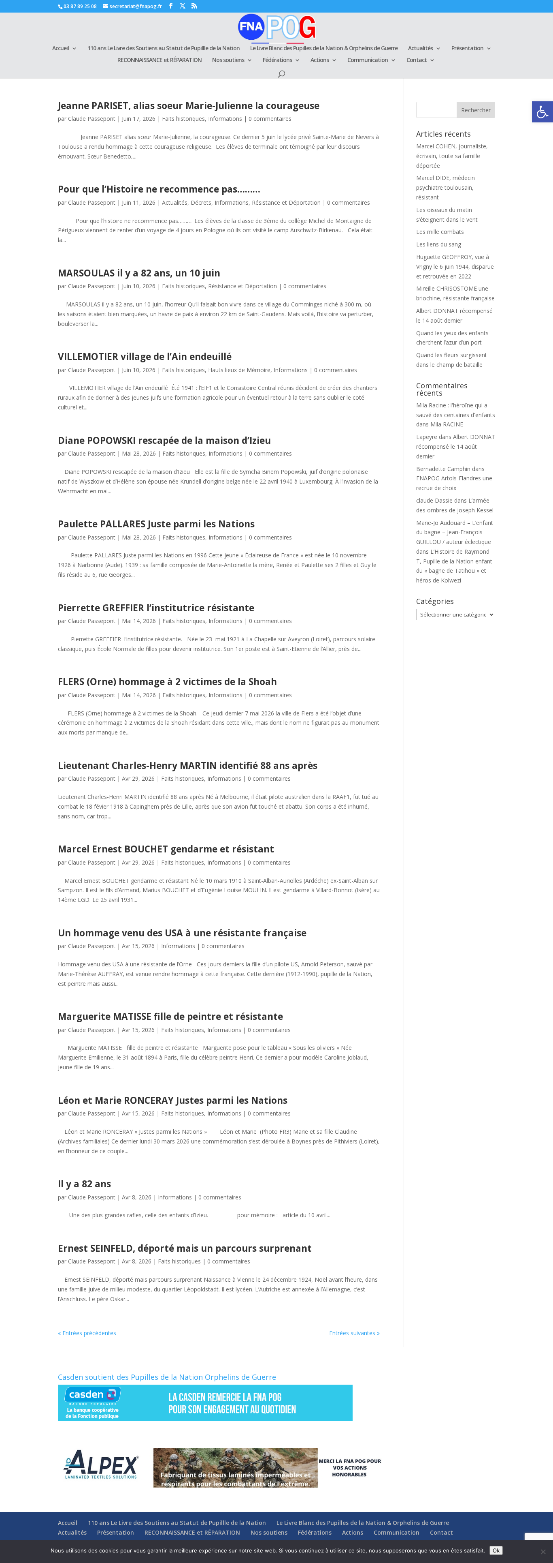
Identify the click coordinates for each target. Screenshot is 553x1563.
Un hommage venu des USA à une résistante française (182, 933)
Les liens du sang (438, 244)
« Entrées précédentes (87, 1333)
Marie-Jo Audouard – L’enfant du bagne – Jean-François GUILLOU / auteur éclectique (454, 532)
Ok (496, 1550)
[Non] (543, 1552)
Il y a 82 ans (84, 1184)
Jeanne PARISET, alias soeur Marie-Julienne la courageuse (188, 105)
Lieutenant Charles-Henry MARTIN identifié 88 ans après (187, 765)
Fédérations (277, 60)
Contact (416, 60)
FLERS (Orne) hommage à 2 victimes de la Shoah (167, 681)
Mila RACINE (446, 424)
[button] (542, 111)
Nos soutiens (228, 60)
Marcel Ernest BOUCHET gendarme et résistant (166, 849)
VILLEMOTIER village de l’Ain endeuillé (145, 356)
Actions (320, 60)
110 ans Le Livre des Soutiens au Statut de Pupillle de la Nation (163, 48)
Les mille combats (440, 232)
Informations (225, 118)
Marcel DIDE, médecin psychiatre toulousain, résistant (445, 187)
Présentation (467, 48)
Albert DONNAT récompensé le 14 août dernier (455, 446)
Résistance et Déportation (286, 202)
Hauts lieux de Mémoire (239, 370)
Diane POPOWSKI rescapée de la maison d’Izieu (164, 440)
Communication (367, 60)
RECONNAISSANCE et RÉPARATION (159, 60)
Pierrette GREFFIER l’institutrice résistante (156, 608)
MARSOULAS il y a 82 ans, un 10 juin (139, 273)
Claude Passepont (91, 118)
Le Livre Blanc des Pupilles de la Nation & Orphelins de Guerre (324, 48)
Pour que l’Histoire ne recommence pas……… (159, 189)
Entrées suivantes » (354, 1333)
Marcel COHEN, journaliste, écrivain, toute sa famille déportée (452, 155)
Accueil (60, 48)
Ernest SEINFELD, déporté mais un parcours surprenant (185, 1248)
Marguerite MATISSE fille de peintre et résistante (170, 1016)
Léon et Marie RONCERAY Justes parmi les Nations (172, 1100)
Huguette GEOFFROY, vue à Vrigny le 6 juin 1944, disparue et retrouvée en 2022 (455, 266)
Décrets (201, 202)
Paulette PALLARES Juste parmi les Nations (156, 524)
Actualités (420, 48)
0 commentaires (270, 118)
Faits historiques (183, 118)
